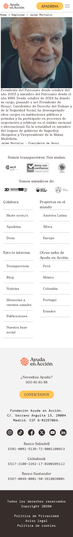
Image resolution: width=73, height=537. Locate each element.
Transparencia (17, 266)
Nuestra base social (16, 330)
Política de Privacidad (36, 516)
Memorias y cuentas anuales (18, 302)
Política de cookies (36, 525)
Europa (48, 238)
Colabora (11, 202)
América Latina (55, 215)
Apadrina (13, 226)
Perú (46, 266)
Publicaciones (16, 316)
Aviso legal (36, 520)
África (47, 226)
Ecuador (49, 311)
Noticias (12, 288)
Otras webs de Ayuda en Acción (54, 255)
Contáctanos (36, 394)
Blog (10, 277)
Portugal (49, 300)
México (48, 277)
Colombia (50, 288)
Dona (10, 238)
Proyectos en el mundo (52, 205)
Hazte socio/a (17, 215)
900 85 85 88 (36, 382)
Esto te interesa (16, 252)
